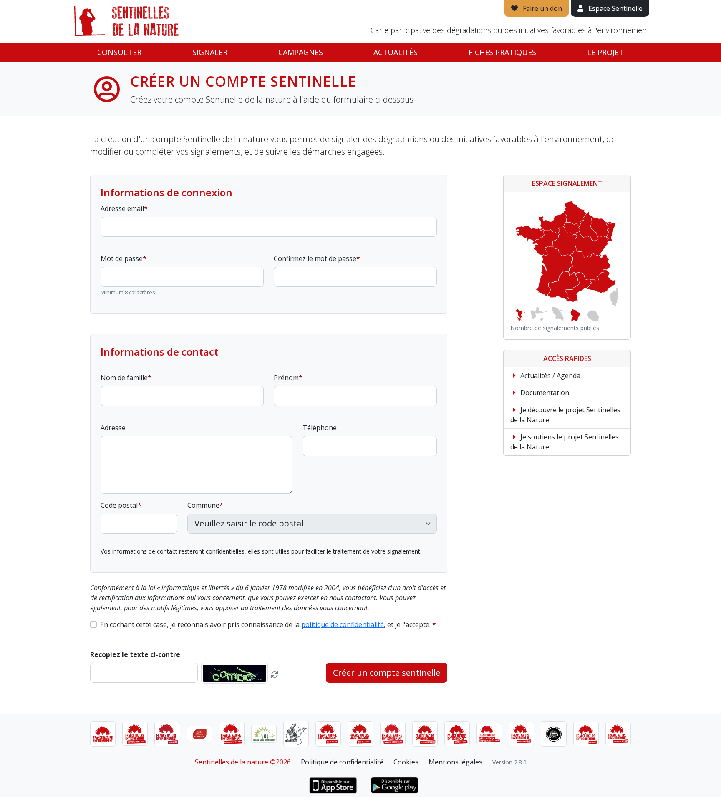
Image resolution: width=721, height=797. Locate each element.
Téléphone (320, 427)
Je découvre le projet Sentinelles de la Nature (565, 414)
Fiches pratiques (502, 52)
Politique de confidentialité (342, 762)
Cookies (405, 762)
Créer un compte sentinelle (386, 672)
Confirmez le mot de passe (315, 258)
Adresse (113, 427)
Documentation (544, 392)
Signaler (209, 52)
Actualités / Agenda (549, 375)
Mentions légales (455, 762)
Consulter (119, 52)
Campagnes (300, 52)
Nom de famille (124, 377)
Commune (203, 505)
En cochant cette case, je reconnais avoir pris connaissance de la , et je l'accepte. (265, 624)
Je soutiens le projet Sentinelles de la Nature (564, 441)
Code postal (119, 505)
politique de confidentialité (342, 624)
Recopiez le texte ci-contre (135, 654)
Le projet (605, 52)
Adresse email (122, 208)
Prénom (286, 377)
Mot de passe (122, 258)
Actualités (395, 52)
